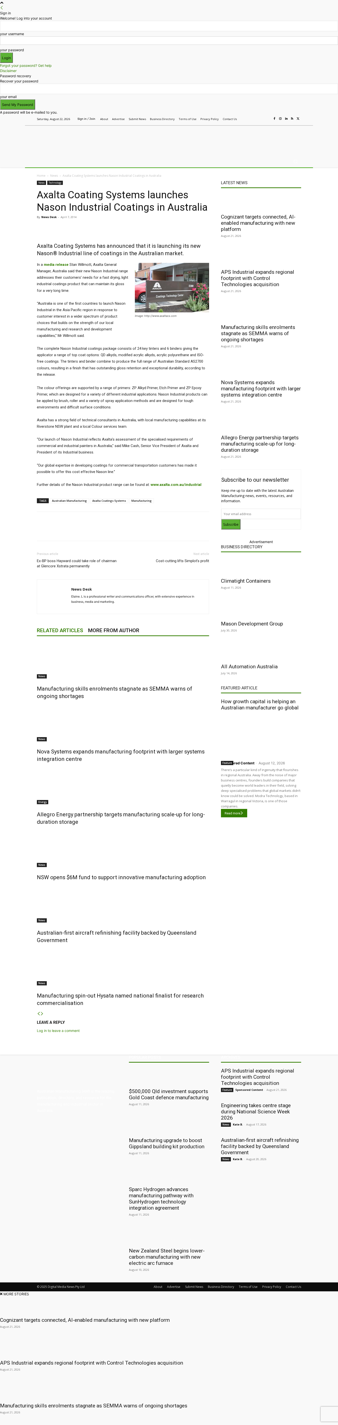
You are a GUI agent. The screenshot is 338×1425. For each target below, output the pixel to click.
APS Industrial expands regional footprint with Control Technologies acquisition (257, 278)
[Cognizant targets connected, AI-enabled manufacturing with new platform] (261, 202)
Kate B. (238, 1124)
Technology (55, 182)
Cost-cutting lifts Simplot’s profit (182, 561)
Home (41, 176)
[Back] (1, 8)
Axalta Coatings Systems (109, 500)
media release (56, 264)
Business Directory (242, 546)
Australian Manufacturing (69, 500)
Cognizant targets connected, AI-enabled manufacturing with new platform (258, 223)
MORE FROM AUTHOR (113, 630)
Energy (42, 802)
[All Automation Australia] (261, 651)
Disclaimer (8, 71)
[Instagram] (280, 119)
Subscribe (231, 524)
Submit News (194, 1287)
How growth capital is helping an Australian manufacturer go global (260, 705)
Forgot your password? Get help (26, 65)
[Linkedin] (286, 119)
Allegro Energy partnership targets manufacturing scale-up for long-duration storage (260, 444)
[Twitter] (298, 119)
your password (12, 50)
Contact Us (293, 1287)
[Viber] (118, 228)
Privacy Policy (271, 1287)
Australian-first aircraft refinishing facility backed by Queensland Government (260, 1146)
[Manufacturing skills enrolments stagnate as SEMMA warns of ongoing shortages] (123, 659)
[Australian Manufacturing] (72, 139)
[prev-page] (38, 1014)
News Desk (49, 217)
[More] (141, 228)
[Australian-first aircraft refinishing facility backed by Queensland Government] (123, 904)
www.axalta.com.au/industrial (176, 484)
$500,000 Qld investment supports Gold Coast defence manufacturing (169, 1094)
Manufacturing (141, 500)
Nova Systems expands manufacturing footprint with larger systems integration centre (261, 388)
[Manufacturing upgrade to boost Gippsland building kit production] (169, 1125)
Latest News (234, 182)
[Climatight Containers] (261, 566)
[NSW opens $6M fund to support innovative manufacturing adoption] (123, 848)
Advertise (173, 1287)
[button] (295, 161)
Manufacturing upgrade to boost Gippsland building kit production (166, 1143)
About (158, 1287)
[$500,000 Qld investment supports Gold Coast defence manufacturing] (169, 1076)
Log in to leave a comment (58, 1030)
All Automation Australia (249, 667)
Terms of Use (248, 1287)
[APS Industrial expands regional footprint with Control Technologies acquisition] (261, 257)
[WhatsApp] (129, 228)
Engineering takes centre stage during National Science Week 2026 (256, 1111)
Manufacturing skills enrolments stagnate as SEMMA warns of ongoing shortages (258, 333)
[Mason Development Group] (261, 609)
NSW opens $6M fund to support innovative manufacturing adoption (121, 877)
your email (8, 97)
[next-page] (42, 1014)
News (54, 176)
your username (12, 34)
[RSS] (292, 119)
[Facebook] (274, 119)
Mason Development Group (252, 624)
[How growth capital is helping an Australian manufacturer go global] (261, 734)
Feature (227, 763)
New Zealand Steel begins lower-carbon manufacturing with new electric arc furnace (167, 1257)
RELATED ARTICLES (60, 630)
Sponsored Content (237, 763)
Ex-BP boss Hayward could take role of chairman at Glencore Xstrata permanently (77, 563)
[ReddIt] (107, 228)
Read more (232, 813)
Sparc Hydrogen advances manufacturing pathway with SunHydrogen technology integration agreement (161, 1198)
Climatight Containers (246, 581)
